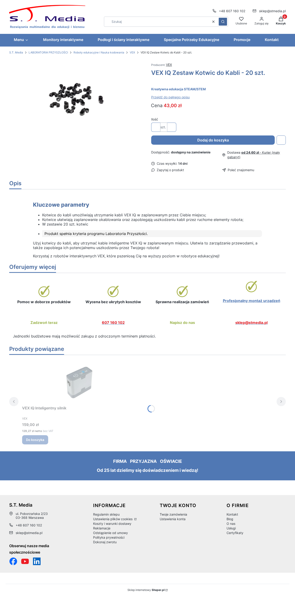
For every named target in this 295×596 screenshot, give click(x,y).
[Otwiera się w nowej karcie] (25, 561)
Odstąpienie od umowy (110, 533)
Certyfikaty (235, 533)
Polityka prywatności (108, 537)
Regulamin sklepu (106, 514)
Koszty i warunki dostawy (112, 524)
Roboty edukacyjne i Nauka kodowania (99, 52)
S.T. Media (16, 52)
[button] (223, 22)
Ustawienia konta (173, 519)
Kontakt (232, 514)
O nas (231, 524)
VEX (132, 52)
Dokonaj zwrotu (105, 542)
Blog (230, 519)
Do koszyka (35, 440)
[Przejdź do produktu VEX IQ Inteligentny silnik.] (79, 381)
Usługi (231, 528)
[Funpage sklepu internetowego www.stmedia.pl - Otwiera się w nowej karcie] (13, 561)
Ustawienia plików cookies (113, 519)
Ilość (154, 119)
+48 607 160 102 (232, 11)
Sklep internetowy (146, 590)
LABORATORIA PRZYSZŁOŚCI (48, 52)
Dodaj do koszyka (213, 140)
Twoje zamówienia (173, 514)
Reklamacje (101, 528)
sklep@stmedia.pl (272, 11)
